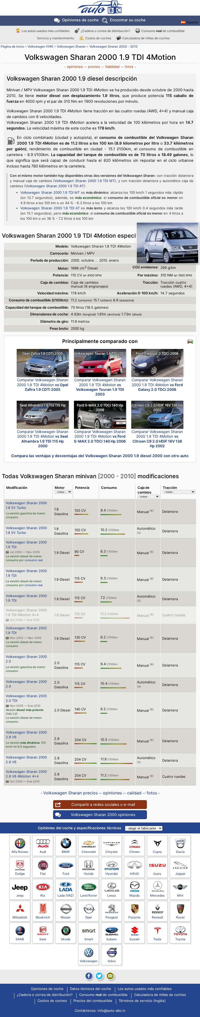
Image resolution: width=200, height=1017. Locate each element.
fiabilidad (112, 66)
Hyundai (111, 874)
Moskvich (43, 917)
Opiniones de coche (47, 989)
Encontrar (128, 20)
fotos (129, 66)
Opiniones (80, 20)
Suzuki (134, 939)
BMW (66, 852)
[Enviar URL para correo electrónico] (110, 976)
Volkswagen (88, 961)
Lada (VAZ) (66, 895)
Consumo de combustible (163, 31)
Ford (66, 874)
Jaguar (180, 874)
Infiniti (134, 874)
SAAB (20, 939)
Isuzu (157, 874)
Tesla (157, 939)
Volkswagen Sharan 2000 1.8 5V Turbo (26, 505)
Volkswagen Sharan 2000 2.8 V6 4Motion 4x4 (26, 773)
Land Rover (88, 895)
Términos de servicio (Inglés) (142, 1001)
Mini (180, 895)
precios (94, 66)
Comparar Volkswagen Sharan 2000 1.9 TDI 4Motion (42, 384)
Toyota (180, 939)
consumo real (33, 560)
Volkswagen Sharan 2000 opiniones (103, 814)
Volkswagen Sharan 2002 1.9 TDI (26, 630)
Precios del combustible (92, 1001)
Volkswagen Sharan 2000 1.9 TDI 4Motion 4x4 (26, 612)
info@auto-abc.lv (111, 1010)
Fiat (43, 874)
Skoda (65, 939)
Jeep (19, 895)
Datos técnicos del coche (90, 989)
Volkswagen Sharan (71, 46)
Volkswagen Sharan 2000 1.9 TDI (26, 544)
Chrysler (111, 852)
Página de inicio (12, 46)
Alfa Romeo (19, 852)
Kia (42, 895)
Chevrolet (89, 852)
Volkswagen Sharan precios (70, 792)
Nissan (66, 917)
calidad (134, 792)
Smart (88, 939)
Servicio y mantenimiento (55, 38)
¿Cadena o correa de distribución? (105, 31)
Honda (88, 874)
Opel (88, 917)
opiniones (75, 66)
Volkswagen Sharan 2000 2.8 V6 (26, 734)
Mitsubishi (19, 917)
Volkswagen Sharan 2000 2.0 (26, 659)
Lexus (111, 895)
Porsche (134, 917)
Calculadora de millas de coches (146, 38)
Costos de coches (98, 38)
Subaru (111, 939)
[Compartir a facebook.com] (88, 976)
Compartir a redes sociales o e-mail (103, 804)
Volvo (112, 961)
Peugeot (111, 917)
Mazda (134, 895)
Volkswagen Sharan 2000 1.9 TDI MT (84, 181)
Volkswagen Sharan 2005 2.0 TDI (26, 698)
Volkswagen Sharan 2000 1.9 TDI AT (55, 186)
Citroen (134, 852)
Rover (180, 917)
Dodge (20, 874)
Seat (42, 939)
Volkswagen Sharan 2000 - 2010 (113, 46)
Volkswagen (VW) (40, 46)
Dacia (180, 852)
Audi (43, 852)
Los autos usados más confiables (46, 31)
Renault (157, 917)
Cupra (157, 852)
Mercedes (157, 895)
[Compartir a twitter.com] (99, 976)
